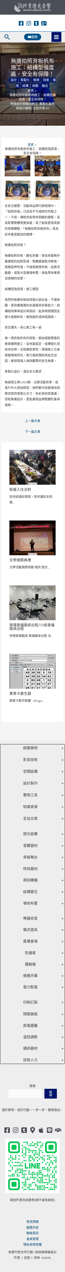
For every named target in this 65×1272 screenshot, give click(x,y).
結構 (25, 86)
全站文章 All (41, 108)
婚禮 (36, 80)
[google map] (32, 1130)
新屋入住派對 (20, 489)
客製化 (25, 80)
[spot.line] (49, 1130)
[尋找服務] (58, 1130)
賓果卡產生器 (20, 693)
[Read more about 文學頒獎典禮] (32, 537)
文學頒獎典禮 (20, 560)
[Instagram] (28, 23)
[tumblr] (36, 23)
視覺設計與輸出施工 (24, 104)
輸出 (45, 86)
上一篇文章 (32, 421)
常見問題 (32, 1222)
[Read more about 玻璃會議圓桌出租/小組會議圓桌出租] (32, 602)
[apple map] (41, 1130)
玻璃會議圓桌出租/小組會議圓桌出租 (32, 627)
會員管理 (32, 1239)
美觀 (35, 86)
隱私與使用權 (32, 1244)
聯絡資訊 (32, 1233)
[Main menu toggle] (56, 37)
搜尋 (32, 1086)
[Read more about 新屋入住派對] (32, 467)
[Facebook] (21, 23)
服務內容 (32, 1227)
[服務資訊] (44, 23)
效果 (46, 80)
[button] (7, 37)
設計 (14, 80)
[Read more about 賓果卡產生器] (32, 671)
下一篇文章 (32, 432)
